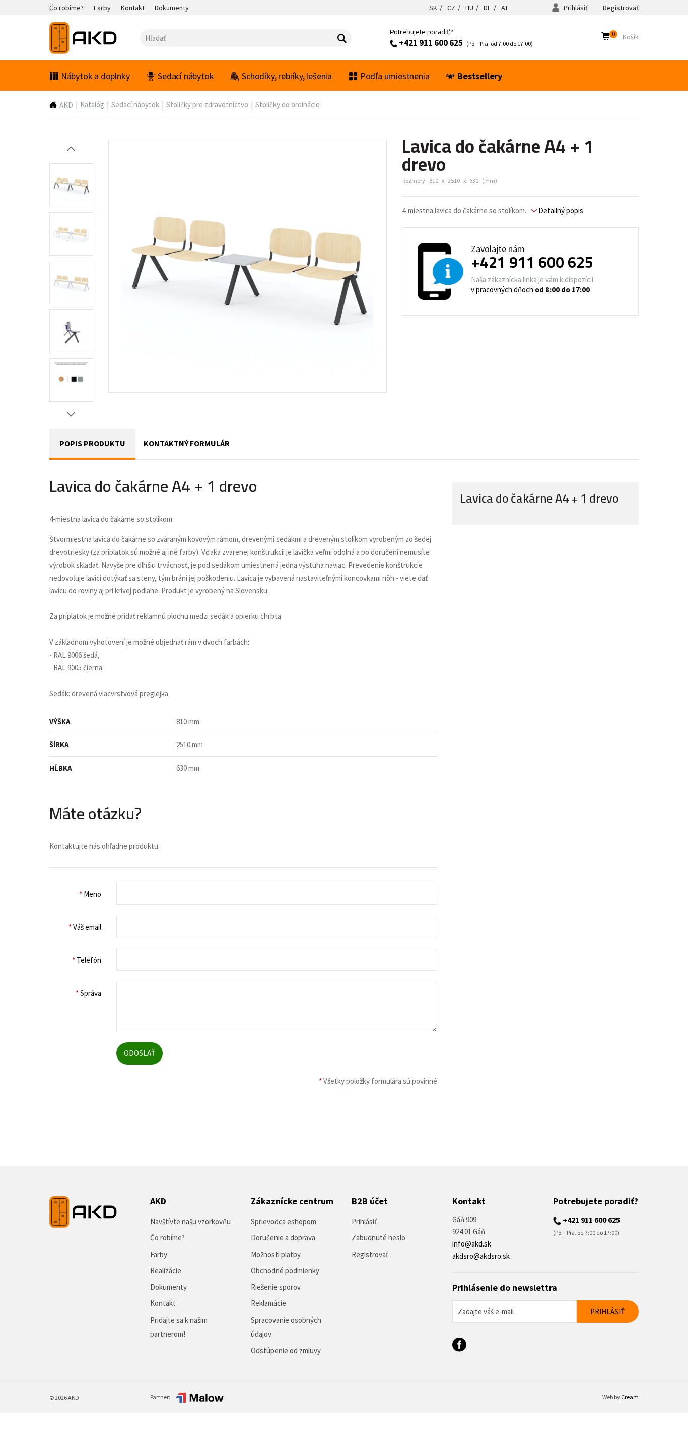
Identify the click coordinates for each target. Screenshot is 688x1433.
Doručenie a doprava (283, 1237)
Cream (630, 1397)
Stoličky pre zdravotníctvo (207, 104)
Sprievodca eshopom (283, 1221)
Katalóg (92, 104)
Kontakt (163, 1303)
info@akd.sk (471, 1244)
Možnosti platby (276, 1254)
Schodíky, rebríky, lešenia (287, 76)
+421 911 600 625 (430, 42)
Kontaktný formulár (187, 443)
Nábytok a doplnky (95, 76)
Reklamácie (268, 1303)
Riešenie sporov (276, 1287)
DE (487, 7)
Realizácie (165, 1270)
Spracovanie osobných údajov (286, 1327)
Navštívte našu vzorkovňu (190, 1221)
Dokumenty (168, 1287)
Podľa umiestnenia (395, 76)
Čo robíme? (167, 1237)
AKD (66, 105)
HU (469, 7)
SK (433, 7)
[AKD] (94, 38)
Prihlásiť (575, 7)
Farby (158, 1254)
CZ (451, 7)
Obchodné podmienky (285, 1270)
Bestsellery (479, 76)
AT (504, 7)
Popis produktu (92, 443)
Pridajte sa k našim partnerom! (179, 1327)
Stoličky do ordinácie (287, 104)
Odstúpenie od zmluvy (286, 1350)
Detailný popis (560, 210)
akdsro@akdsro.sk (481, 1256)
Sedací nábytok (186, 76)
